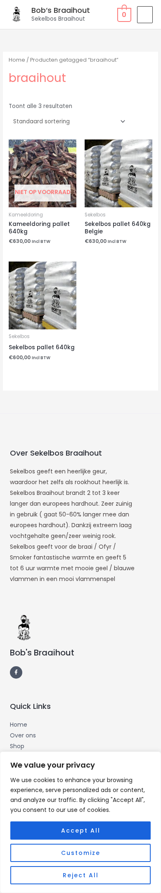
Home (17, 59)
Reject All (81, 875)
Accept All (80, 830)
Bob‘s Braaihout (60, 10)
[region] (80, 822)
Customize (80, 853)
